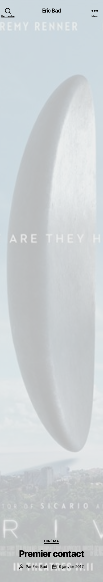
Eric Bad (51, 10)
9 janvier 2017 (71, 566)
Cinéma (51, 541)
